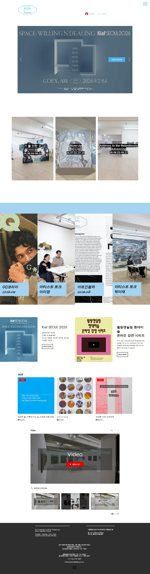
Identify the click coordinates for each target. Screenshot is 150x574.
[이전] (21, 59)
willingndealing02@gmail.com (74, 562)
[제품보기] (75, 395)
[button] (145, 3)
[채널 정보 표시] (117, 430)
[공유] (112, 430)
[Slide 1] (72, 89)
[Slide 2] (75, 89)
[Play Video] (45, 501)
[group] (75, 399)
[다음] (129, 59)
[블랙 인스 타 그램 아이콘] (74, 567)
